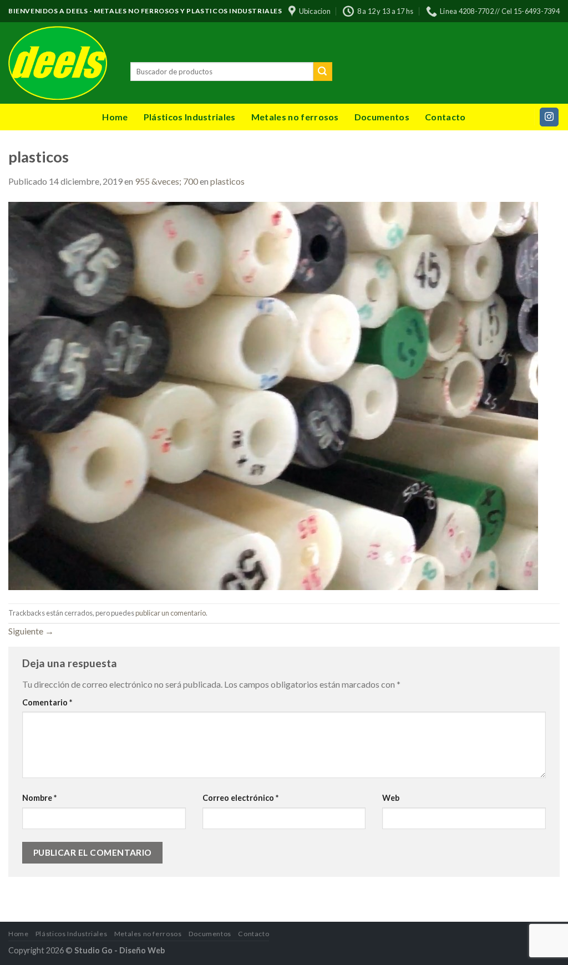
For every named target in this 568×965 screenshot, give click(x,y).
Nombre (39, 798)
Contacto (445, 116)
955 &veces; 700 (166, 181)
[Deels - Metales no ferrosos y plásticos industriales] (61, 63)
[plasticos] (273, 394)
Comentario (47, 702)
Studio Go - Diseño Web (119, 950)
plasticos (227, 181)
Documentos (381, 116)
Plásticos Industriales (190, 116)
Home (115, 116)
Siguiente (31, 631)
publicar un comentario (170, 612)
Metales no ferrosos (295, 116)
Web (390, 798)
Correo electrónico (240, 798)
